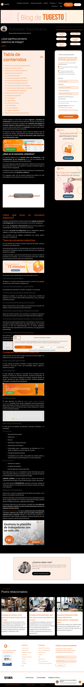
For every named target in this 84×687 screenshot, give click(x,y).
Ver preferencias (60, 347)
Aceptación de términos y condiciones (66, 98)
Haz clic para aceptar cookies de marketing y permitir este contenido (23, 195)
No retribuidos (14, 108)
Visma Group (29, 677)
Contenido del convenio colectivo (14, 93)
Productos (52, 3)
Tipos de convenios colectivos (13, 73)
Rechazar (42, 347)
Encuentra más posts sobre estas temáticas (17, 65)
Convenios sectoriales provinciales (17, 83)
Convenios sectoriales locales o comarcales (19, 88)
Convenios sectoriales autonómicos (17, 80)
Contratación (11, 98)
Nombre (60, 78)
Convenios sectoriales (13, 75)
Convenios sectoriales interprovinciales (18, 85)
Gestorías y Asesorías (36, 3)
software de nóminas (12, 511)
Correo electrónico (64, 90)
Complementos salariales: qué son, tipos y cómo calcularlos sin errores (41, 617)
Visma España (41, 677)
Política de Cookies (54, 684)
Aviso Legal (68, 107)
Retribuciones (11, 100)
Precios (60, 3)
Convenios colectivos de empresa (17, 90)
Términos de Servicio (70, 110)
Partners (46, 3)
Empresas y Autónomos (23, 3)
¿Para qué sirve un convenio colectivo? (16, 70)
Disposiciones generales (14, 95)
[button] (42, 57)
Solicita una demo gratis (41, 573)
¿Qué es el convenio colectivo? (14, 68)
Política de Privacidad (62, 110)
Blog (61, 6)
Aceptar (23, 347)
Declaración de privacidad (44, 350)
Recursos (54, 6)
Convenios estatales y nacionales (17, 78)
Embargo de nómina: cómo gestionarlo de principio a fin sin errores (13, 617)
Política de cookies (33, 350)
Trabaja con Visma (54, 677)
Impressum (52, 350)
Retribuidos (12, 105)
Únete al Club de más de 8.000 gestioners (17, 113)
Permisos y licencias (13, 103)
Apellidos (61, 84)
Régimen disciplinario (13, 110)
